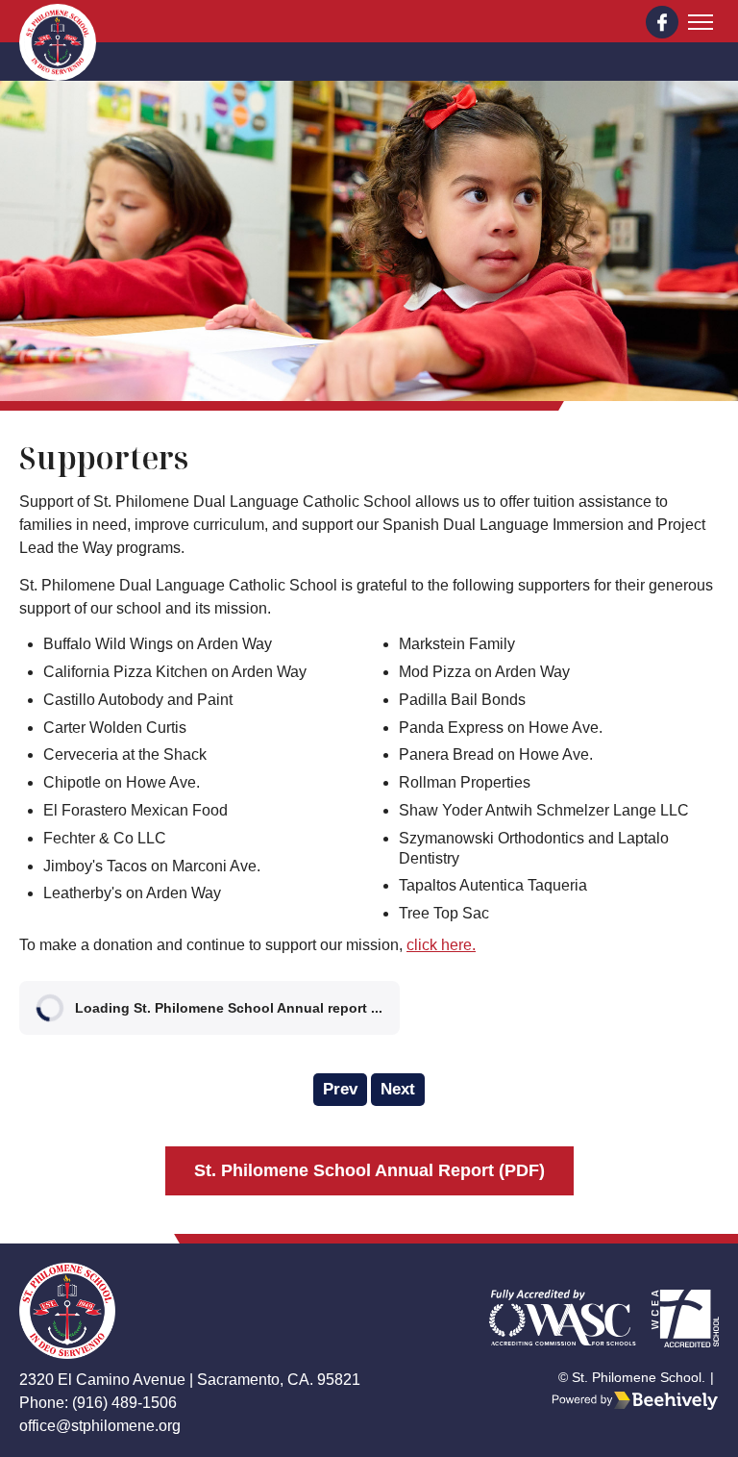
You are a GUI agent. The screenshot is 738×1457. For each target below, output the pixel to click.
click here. (441, 945)
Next (398, 1089)
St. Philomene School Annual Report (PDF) (369, 1170)
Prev (340, 1089)
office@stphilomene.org (100, 1426)
